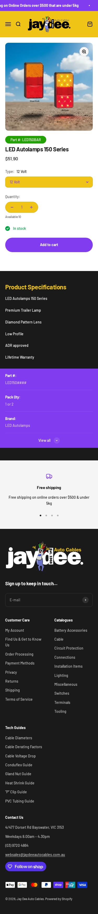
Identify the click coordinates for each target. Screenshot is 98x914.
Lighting (61, 675)
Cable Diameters (18, 738)
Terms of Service (19, 699)
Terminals (62, 702)
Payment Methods (19, 663)
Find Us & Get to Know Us (23, 642)
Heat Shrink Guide (19, 783)
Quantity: (12, 196)
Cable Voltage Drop (20, 756)
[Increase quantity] (31, 207)
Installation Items (68, 666)
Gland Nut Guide (18, 774)
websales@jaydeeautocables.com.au (35, 854)
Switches (61, 693)
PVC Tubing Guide (19, 801)
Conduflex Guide (18, 765)
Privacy (11, 672)
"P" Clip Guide (16, 792)
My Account (14, 630)
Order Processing (19, 654)
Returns (11, 681)
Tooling (60, 711)
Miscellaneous (65, 684)
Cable (59, 639)
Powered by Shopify (58, 899)
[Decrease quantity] (12, 207)
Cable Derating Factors (23, 747)
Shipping (12, 690)
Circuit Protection (68, 648)
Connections (64, 657)
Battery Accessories (70, 630)
